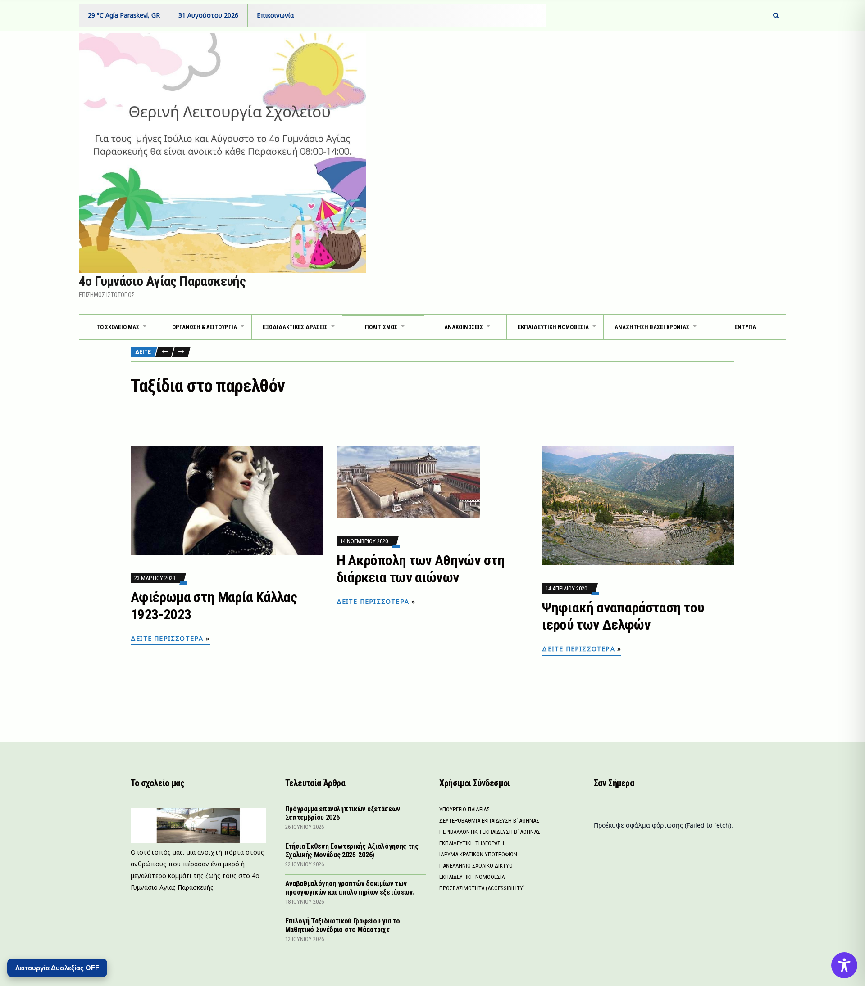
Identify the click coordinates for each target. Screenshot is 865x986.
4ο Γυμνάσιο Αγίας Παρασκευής (162, 281)
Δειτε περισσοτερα (167, 638)
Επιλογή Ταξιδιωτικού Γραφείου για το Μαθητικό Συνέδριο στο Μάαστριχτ (342, 925)
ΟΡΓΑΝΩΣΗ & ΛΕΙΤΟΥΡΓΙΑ (204, 327)
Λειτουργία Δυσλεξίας (57, 968)
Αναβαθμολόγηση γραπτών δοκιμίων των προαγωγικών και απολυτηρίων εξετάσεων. (349, 887)
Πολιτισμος (381, 327)
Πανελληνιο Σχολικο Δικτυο (476, 865)
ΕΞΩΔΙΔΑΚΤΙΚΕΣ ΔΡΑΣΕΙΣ (295, 327)
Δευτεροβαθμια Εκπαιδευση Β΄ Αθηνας (489, 820)
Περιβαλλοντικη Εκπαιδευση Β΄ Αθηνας (489, 831)
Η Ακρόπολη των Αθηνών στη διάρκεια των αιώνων (421, 569)
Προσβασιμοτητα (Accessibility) (482, 888)
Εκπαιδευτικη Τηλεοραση (471, 843)
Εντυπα (745, 327)
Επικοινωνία (275, 15)
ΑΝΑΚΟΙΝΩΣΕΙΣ (463, 327)
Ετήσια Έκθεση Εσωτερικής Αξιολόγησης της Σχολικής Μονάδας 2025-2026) (352, 850)
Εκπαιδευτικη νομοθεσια (553, 327)
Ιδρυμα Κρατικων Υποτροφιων (478, 854)
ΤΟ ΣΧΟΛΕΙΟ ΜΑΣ (117, 327)
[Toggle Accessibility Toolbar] (844, 965)
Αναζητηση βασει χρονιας (652, 327)
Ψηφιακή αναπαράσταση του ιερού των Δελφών (623, 616)
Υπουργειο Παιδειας (464, 809)
